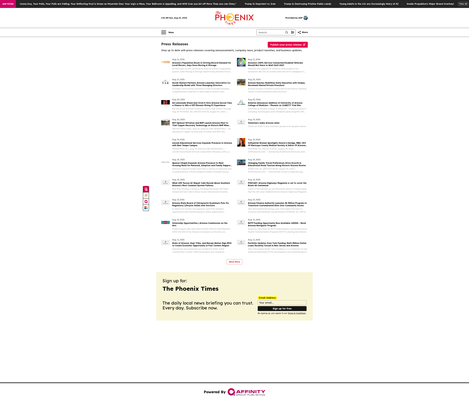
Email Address (267, 297)
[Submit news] (146, 189)
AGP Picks (7, 4)
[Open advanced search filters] (292, 32)
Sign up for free (282, 308)
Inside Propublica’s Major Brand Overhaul (430, 3)
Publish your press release (286, 44)
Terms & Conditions (297, 313)
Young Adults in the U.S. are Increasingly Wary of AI (368, 3)
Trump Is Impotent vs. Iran (260, 3)
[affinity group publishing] (146, 201)
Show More (234, 262)
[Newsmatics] (146, 208)
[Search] (287, 32)
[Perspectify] (146, 195)
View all (463, 4)
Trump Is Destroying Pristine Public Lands (307, 3)
